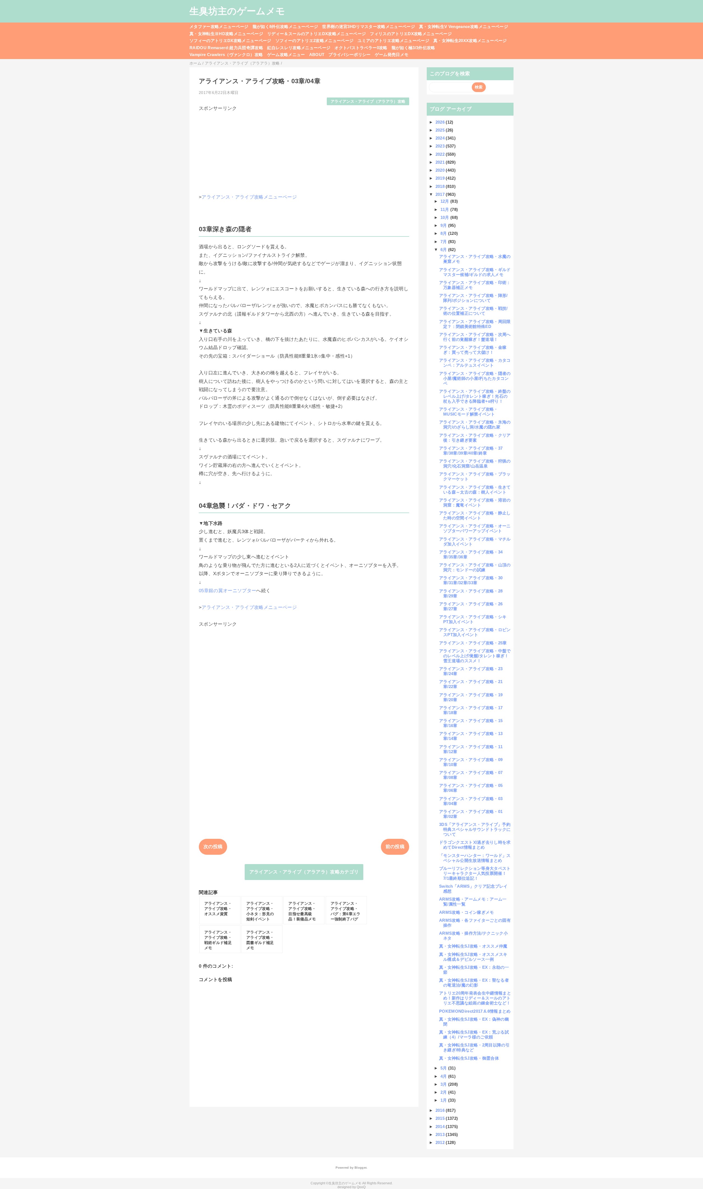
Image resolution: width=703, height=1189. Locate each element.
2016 (441, 1110)
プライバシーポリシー (349, 54)
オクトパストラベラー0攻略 (360, 47)
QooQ (361, 1187)
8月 (444, 233)
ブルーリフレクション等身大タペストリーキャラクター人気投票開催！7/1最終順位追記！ (475, 873)
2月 (444, 1092)
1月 (444, 1100)
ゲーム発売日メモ (392, 54)
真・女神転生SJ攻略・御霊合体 (469, 1058)
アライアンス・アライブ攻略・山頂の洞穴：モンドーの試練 (475, 567)
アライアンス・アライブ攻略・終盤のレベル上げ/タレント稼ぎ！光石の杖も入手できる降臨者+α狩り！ (475, 396)
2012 (441, 1142)
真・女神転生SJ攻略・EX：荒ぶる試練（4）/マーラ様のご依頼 (474, 1034)
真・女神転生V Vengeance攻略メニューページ (463, 26)
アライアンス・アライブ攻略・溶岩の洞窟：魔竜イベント (475, 502)
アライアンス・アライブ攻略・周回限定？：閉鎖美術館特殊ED (475, 324)
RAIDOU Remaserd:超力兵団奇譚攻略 (226, 47)
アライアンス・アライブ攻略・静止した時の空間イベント (475, 515)
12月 (445, 201)
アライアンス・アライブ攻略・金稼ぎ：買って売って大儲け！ (472, 350)
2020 (441, 170)
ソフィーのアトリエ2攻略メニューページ (314, 40)
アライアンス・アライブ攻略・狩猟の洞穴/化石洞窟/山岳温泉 (475, 463)
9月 (444, 225)
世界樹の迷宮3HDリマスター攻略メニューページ (368, 26)
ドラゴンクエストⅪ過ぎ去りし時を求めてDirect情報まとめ (475, 845)
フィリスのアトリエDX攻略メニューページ (411, 33)
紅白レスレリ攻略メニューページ (298, 47)
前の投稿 (395, 846)
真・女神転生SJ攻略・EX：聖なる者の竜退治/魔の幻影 (474, 982)
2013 (441, 1134)
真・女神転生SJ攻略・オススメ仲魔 (473, 946)
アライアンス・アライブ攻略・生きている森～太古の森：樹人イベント (475, 489)
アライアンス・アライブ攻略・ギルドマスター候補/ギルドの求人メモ (475, 272)
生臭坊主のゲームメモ (237, 11)
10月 (445, 217)
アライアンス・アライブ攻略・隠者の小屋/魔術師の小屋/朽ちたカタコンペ (475, 378)
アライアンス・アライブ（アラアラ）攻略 (368, 101)
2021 (441, 162)
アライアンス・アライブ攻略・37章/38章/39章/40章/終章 (471, 450)
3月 (444, 1084)
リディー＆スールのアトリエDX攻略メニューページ (316, 33)
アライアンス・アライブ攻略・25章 (473, 643)
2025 (441, 130)
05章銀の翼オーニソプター (227, 590)
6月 (444, 249)
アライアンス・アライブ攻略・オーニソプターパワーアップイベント (475, 528)
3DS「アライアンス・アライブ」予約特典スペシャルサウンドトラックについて (474, 829)
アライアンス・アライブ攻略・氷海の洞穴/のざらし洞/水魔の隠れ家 (475, 424)
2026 (441, 122)
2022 (441, 154)
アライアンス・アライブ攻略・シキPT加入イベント (472, 619)
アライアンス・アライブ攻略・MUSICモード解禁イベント (468, 411)
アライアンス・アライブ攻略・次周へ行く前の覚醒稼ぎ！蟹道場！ (475, 337)
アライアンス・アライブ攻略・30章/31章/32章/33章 (471, 580)
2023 (441, 146)
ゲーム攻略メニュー (286, 54)
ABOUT (317, 54)
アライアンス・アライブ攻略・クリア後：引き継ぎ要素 (475, 437)
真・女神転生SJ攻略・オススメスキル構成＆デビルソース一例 (473, 957)
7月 (444, 241)
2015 (441, 1118)
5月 (444, 1068)
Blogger (360, 1167)
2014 (441, 1126)
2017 (441, 194)
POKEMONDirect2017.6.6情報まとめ (475, 1011)
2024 (441, 138)
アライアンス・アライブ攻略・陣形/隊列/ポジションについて (473, 298)
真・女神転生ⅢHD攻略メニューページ (226, 33)
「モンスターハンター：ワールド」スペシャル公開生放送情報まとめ (475, 858)
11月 (445, 209)
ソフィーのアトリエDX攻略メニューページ (230, 40)
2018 (441, 186)
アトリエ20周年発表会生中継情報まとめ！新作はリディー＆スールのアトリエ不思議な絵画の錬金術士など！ (475, 998)
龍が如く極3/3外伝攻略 (413, 47)
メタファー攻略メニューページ (219, 26)
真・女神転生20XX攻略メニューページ (470, 40)
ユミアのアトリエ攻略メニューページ (393, 40)
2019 (441, 178)
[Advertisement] (304, 150)
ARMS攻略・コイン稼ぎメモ (466, 912)
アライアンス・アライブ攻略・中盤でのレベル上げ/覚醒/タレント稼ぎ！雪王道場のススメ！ (475, 655)
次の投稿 (212, 846)
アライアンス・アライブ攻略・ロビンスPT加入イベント (475, 632)
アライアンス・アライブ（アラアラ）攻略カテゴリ (304, 872)
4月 (444, 1076)
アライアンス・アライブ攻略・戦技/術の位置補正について (473, 311)
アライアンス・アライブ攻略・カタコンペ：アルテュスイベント (475, 362)
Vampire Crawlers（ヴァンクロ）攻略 (226, 54)
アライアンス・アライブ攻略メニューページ (249, 197)
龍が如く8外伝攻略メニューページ (285, 26)
